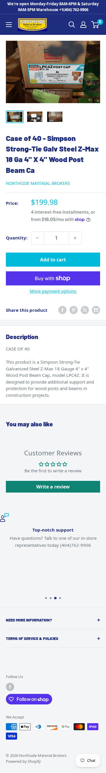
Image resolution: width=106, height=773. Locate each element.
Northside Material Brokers (38, 183)
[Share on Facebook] (62, 310)
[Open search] (72, 24)
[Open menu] (9, 24)
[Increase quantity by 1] (75, 238)
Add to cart (53, 259)
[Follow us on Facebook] (10, 687)
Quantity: (16, 238)
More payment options (53, 291)
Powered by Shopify (23, 761)
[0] (95, 24)
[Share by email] (96, 310)
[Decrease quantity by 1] (37, 238)
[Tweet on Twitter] (85, 310)
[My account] (83, 24)
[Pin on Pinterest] (73, 310)
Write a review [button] (53, 486)
